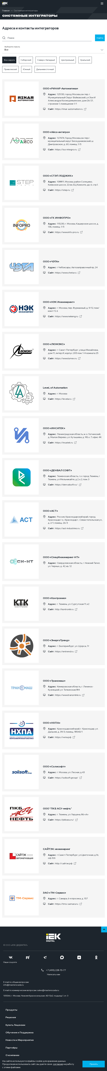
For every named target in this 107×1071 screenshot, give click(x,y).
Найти (100, 37)
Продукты (11, 1009)
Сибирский (26, 60)
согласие (58, 1064)
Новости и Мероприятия (20, 1040)
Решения (11, 1017)
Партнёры (11, 1047)
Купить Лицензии (15, 1025)
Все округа (9, 60)
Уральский (85, 60)
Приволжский (10, 69)
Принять (94, 1064)
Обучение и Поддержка (19, 1032)
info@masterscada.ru (13, 985)
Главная (6, 10)
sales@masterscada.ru (48, 990)
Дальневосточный (45, 69)
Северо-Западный (46, 60)
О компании (12, 1055)
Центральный (67, 60)
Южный (26, 69)
